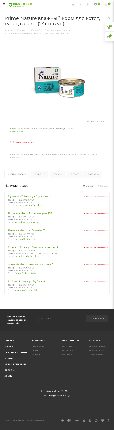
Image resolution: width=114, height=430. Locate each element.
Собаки (9, 340)
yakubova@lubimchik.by (27, 290)
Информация (71, 340)
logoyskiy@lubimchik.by (26, 222)
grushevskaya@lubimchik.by (28, 205)
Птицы (8, 358)
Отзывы (58, 174)
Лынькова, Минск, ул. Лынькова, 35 (26, 230)
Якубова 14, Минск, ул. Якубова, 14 (26, 281)
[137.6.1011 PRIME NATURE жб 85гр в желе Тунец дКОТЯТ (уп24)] (57, 83)
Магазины (67, 346)
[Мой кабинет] (87, 4)
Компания (38, 340)
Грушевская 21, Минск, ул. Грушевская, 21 (29, 196)
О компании (38, 346)
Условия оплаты (97, 346)
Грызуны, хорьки (15, 352)
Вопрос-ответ (96, 354)
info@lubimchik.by (59, 395)
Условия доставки (98, 350)
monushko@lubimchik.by (27, 256)
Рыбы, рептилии (15, 364)
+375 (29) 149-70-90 (56, 391)
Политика (67, 354)
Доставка (93, 174)
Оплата (75, 174)
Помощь (94, 340)
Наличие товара (17, 174)
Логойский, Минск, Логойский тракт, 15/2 (30, 213)
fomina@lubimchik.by (25, 273)
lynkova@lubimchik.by (26, 239)
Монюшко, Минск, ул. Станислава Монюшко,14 (33, 247)
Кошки (8, 346)
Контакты (37, 354)
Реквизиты (67, 350)
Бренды (9, 370)
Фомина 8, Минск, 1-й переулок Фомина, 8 (30, 264)
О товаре (40, 174)
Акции (8, 376)
